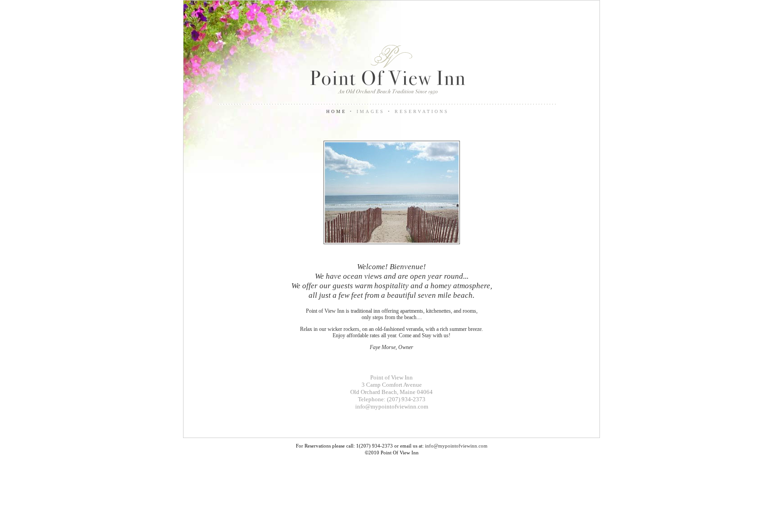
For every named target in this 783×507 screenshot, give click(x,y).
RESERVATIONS (422, 111)
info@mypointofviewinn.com (391, 406)
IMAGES (372, 111)
